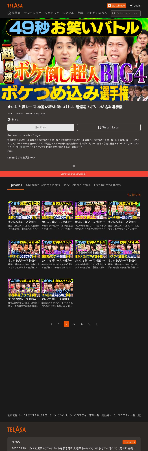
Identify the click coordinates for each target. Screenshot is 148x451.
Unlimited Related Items (43, 185)
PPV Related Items (77, 185)
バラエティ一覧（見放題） (133, 415)
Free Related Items (107, 185)
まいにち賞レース (25, 157)
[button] (116, 5)
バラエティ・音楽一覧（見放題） (93, 415)
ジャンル (63, 415)
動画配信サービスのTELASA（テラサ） (29, 415)
